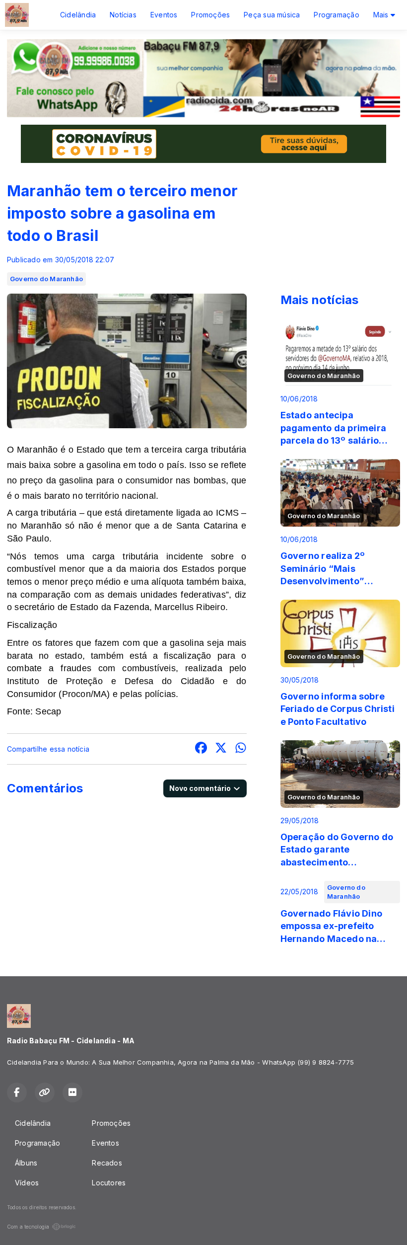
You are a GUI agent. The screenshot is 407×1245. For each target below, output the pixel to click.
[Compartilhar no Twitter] (221, 749)
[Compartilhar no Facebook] (201, 749)
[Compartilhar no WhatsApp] (241, 749)
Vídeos (27, 1182)
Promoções (210, 14)
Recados (107, 1163)
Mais (382, 14)
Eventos (163, 14)
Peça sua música (272, 14)
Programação (336, 14)
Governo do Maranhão (46, 279)
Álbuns (26, 1163)
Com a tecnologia (28, 1227)
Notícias (123, 14)
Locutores (109, 1182)
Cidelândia (78, 14)
